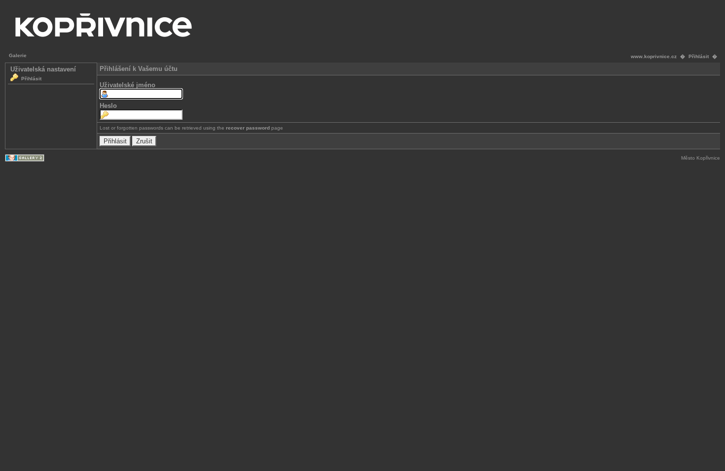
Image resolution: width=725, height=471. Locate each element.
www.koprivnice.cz (654, 56)
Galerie (18, 55)
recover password (248, 128)
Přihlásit (699, 56)
